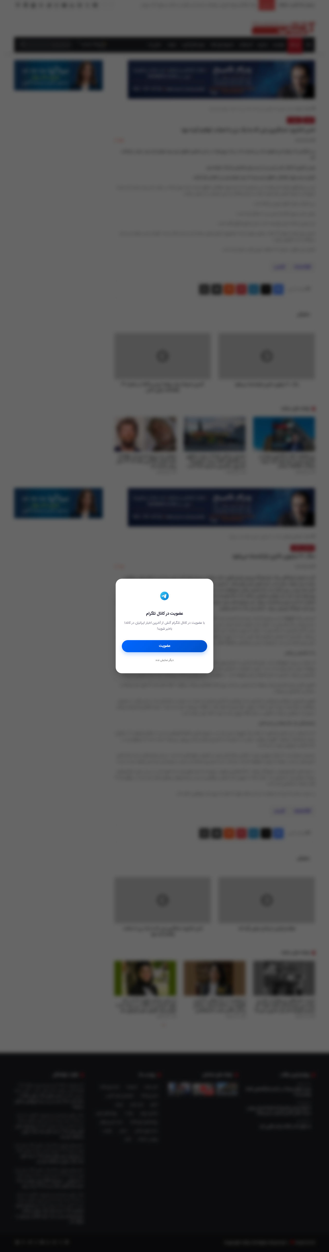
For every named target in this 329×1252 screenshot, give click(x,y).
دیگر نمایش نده (164, 660)
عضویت (164, 646)
